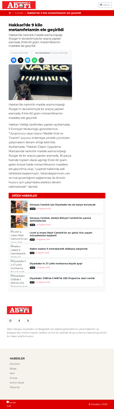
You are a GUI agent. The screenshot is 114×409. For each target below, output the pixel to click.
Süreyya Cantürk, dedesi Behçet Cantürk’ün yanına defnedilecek (60, 219)
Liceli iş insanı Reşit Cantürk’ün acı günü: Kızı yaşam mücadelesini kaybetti (61, 234)
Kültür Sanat (17, 382)
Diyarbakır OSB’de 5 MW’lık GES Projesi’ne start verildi (62, 278)
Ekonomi (15, 364)
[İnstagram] (10, 320)
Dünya (13, 378)
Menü (106, 5)
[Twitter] (28, 320)
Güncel (19, 13)
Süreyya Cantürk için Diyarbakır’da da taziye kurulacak (63, 204)
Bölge (13, 368)
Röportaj (14, 387)
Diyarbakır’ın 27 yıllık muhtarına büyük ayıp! (56, 263)
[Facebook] (19, 320)
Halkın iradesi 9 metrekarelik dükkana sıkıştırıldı (59, 249)
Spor (12, 373)
